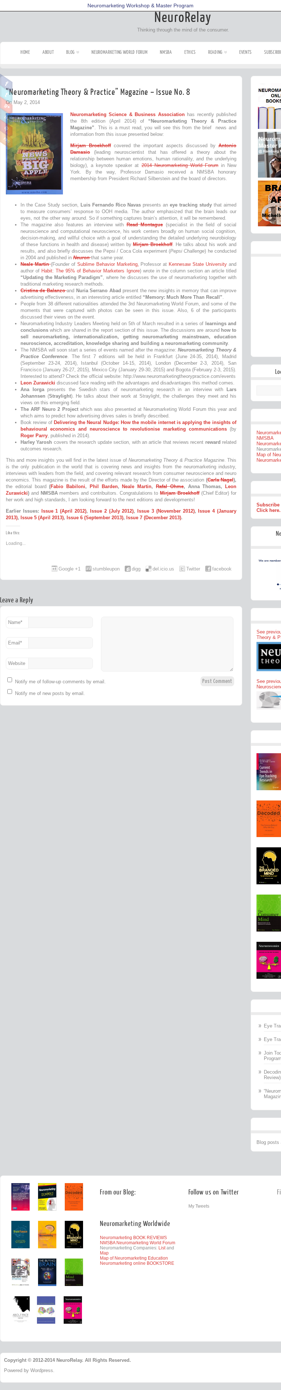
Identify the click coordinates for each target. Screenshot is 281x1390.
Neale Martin (136, 486)
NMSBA (166, 52)
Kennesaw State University (199, 264)
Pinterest (6, 128)
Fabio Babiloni (67, 486)
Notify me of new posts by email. (50, 693)
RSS (6, 139)
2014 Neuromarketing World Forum (180, 165)
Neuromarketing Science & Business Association (128, 114)
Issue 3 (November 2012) (165, 511)
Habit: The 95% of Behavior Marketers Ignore (90, 271)
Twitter (6, 94)
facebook (222, 569)
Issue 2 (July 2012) (112, 511)
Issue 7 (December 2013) (153, 517)
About (48, 52)
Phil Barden (104, 486)
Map (104, 1253)
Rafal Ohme (170, 486)
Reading (215, 52)
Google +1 (69, 569)
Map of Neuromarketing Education (134, 1258)
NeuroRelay (182, 17)
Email (15, 643)
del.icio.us (163, 569)
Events (245, 52)
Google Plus (6, 105)
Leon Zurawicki (37, 383)
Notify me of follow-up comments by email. (60, 681)
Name (15, 622)
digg (136, 569)
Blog (70, 52)
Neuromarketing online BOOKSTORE (137, 1263)
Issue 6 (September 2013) (95, 517)
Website (16, 663)
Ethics (190, 52)
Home (25, 52)
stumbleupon (106, 569)
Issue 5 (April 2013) (42, 517)
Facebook (6, 83)
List (161, 1247)
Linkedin (6, 117)
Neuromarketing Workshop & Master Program (140, 5)
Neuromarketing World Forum (119, 52)
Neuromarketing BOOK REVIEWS (133, 1237)
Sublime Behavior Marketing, (108, 264)
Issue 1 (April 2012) (63, 511)
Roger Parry (34, 435)
